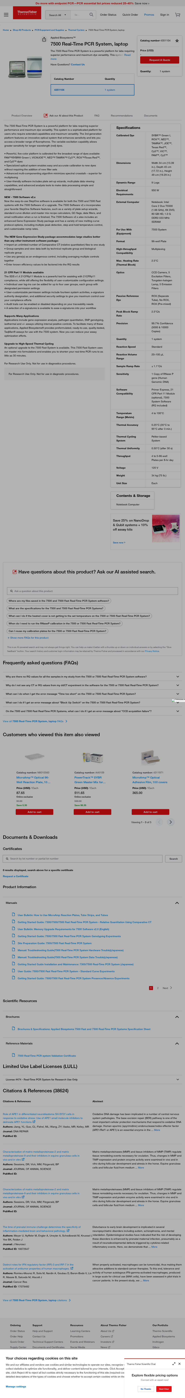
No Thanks (146, 1389)
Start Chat (164, 1389)
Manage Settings (16, 1386)
